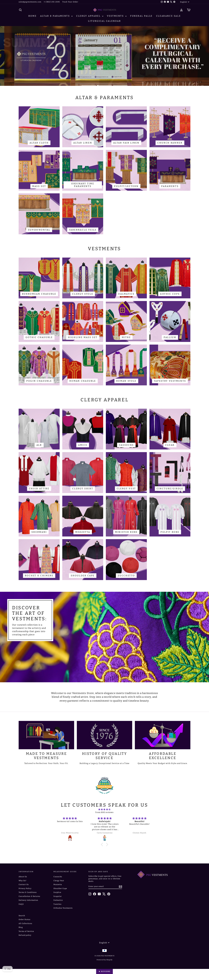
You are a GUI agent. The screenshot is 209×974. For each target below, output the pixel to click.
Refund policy (25, 935)
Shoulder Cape (60, 888)
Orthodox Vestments (63, 908)
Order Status (24, 919)
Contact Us (24, 884)
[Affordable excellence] (162, 735)
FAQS (21, 904)
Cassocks (57, 877)
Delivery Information (28, 900)
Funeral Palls (141, 16)
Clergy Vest (58, 881)
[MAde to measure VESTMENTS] (46, 735)
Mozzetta (57, 884)
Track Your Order (70, 2)
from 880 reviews (104, 812)
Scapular (57, 896)
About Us (23, 877)
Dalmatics (58, 900)
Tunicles (57, 904)
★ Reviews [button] (104, 971)
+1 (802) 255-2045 (52, 2)
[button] (102, 844)
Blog (21, 927)
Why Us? (22, 881)
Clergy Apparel (88, 16)
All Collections (25, 923)
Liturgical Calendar (104, 21)
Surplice (57, 892)
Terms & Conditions (28, 892)
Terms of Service (26, 931)
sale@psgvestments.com (30, 2)
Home (32, 16)
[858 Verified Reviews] (104, 795)
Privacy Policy (25, 888)
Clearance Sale (168, 16)
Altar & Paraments (55, 16)
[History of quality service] (104, 735)
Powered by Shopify (104, 960)
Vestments (116, 16)
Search (22, 916)
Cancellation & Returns (29, 896)
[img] (104, 809)
